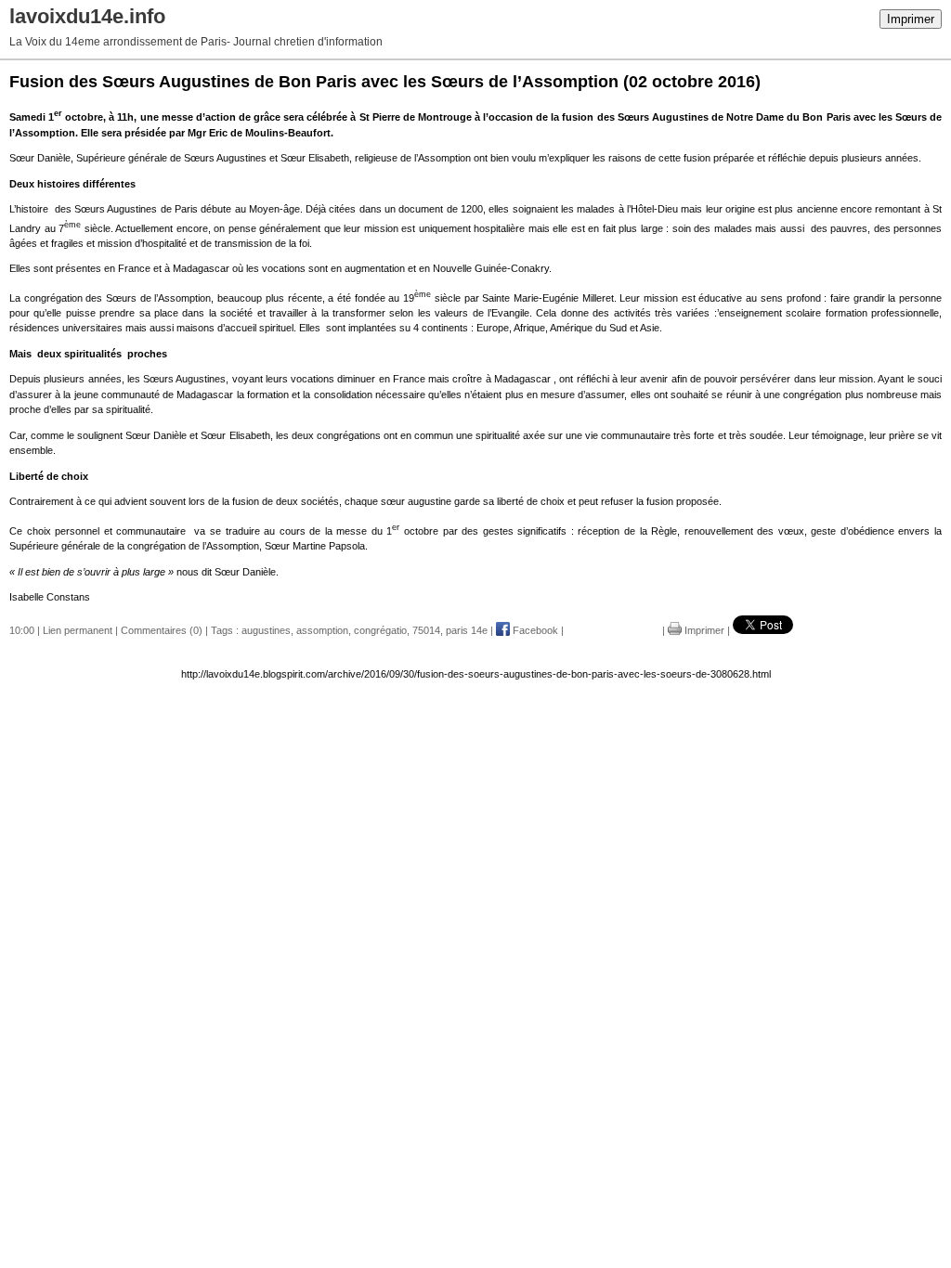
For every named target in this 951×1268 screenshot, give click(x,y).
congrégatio (380, 630)
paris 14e (467, 630)
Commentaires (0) (161, 630)
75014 (426, 630)
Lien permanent (77, 630)
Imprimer (910, 19)
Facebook (534, 630)
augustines (266, 630)
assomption (322, 630)
